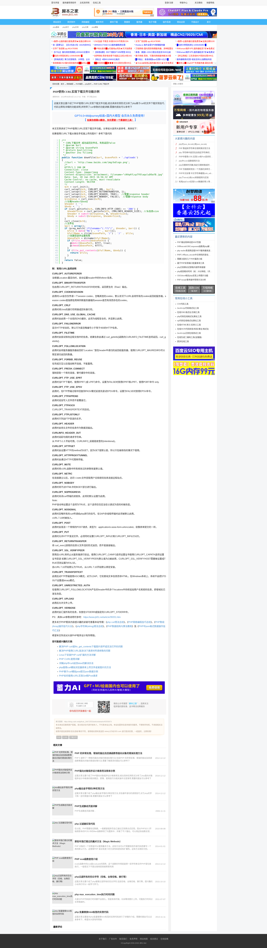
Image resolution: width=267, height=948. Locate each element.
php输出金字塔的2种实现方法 (90, 788)
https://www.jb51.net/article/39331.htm (102, 617)
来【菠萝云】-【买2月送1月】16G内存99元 (72, 45)
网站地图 (144, 939)
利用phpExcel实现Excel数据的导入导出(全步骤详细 (200, 182)
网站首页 (57, 22)
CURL (65, 737)
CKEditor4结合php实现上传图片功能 (192, 276)
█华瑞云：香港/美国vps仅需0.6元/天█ (152, 59)
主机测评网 (84, 3)
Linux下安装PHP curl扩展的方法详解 (77, 655)
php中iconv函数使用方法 (189, 161)
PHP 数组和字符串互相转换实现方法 (194, 148)
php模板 (95, 27)
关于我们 (103, 939)
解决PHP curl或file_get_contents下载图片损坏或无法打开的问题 (91, 646)
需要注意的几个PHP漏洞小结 (189, 259)
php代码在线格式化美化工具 (189, 316)
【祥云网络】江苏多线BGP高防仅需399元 (195, 56)
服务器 (139, 22)
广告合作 (113, 939)
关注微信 (198, 3)
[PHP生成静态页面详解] (62, 809)
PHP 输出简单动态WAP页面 (189, 242)
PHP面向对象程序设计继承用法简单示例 (95, 771)
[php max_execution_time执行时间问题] (62, 898)
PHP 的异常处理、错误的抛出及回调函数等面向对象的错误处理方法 (108, 753)
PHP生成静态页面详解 (86, 806)
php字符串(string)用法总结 (90, 626)
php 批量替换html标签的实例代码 (91, 912)
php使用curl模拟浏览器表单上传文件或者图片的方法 (85, 667)
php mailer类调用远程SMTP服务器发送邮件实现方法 (199, 251)
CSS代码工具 (182, 304)
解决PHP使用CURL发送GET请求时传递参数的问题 (84, 651)
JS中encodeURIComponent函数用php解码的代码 (197, 246)
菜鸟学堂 (55, 3)
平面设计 (195, 22)
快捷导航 (211, 3)
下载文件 (73, 737)
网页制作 (71, 22)
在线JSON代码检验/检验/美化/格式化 (193, 329)
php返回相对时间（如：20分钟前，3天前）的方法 (198, 271)
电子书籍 (152, 22)
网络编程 (85, 22)
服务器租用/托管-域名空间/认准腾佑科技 (194, 59)
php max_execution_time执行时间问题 (95, 894)
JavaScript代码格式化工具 (188, 308)
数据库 (127, 22)
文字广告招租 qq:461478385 (147, 41)
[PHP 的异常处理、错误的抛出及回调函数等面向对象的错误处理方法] (62, 757)
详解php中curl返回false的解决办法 (76, 663)
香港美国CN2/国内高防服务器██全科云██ (71, 63)
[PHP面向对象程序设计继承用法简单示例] (62, 774)
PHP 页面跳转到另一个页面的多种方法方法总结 (199, 169)
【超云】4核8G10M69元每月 (107, 59)
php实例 (75, 27)
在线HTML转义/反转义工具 (189, 325)
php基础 (56, 27)
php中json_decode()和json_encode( (193, 144)
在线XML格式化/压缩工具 (188, 312)
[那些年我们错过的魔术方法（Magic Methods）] (62, 845)
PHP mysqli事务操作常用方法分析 (191, 280)
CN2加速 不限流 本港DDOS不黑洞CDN (111, 41)
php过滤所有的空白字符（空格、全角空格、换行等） (101, 877)
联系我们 (123, 939)
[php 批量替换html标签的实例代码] (62, 915)
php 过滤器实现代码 (85, 824)
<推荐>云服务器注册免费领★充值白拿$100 (72, 41)
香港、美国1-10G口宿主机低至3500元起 (153, 52)
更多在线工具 (183, 341)
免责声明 (133, 939)
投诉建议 (154, 939)
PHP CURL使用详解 (69, 659)
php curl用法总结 (115, 622)
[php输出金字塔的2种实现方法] (62, 792)
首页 (62, 84)
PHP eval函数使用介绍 (86, 859)
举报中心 (183, 3)
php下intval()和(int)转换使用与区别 (194, 177)
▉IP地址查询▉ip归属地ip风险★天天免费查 (113, 48)
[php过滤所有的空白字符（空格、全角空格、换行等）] (62, 880)
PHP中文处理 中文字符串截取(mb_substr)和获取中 (200, 173)
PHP (59, 737)
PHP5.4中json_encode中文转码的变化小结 (194, 255)
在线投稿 (164, 939)
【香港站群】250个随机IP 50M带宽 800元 (112, 52)
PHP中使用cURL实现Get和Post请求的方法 (197, 157)
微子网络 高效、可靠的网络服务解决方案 (153, 56)
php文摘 (85, 27)
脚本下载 (114, 22)
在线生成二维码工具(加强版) (189, 337)
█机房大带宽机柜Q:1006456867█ (191, 45)
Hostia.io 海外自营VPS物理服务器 (150, 45)
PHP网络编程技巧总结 (139, 622)
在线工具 (97, 3)
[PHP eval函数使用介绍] (62, 862)
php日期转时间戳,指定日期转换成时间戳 (196, 165)
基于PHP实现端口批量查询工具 (190, 263)
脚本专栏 (100, 22)
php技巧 (66, 27)
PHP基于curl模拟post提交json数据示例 (78, 671)
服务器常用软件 (69, 3)
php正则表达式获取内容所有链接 (191, 267)
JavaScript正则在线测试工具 (189, 333)
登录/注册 (169, 3)
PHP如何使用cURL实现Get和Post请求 (78, 676)
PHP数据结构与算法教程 (119, 626)
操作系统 (167, 22)
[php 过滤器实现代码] (62, 827)
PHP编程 (79, 84)
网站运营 (181, 22)
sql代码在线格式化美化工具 (189, 321)
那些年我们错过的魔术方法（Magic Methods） (98, 841)
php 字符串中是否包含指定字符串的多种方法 (198, 152)
